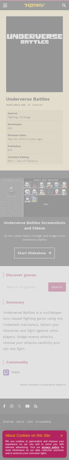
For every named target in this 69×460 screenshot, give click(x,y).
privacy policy (50, 447)
